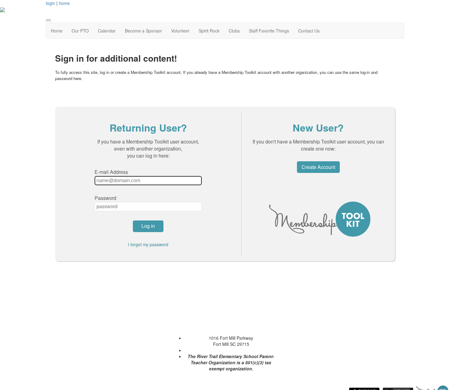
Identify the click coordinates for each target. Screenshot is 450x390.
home (64, 3)
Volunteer (180, 31)
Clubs (234, 31)
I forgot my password (148, 244)
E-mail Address (111, 171)
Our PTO (80, 31)
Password (105, 197)
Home (56, 31)
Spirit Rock (209, 31)
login (50, 3)
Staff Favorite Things (269, 31)
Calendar (107, 31)
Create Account (318, 166)
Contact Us (309, 31)
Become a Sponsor (143, 31)
